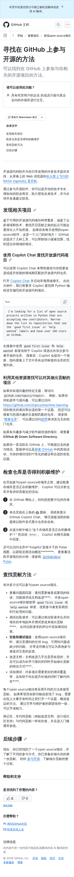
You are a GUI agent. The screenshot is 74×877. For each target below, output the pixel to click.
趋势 (44, 419)
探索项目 (33, 35)
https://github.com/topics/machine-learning (35, 405)
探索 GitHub (44, 449)
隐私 (44, 858)
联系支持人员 (15, 829)
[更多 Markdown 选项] (42, 117)
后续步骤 (12, 739)
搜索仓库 (10, 419)
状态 (52, 858)
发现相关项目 (17, 210)
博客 (20, 862)
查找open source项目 (57, 35)
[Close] (63, 6)
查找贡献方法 (17, 574)
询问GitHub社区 (17, 823)
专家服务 (8, 862)
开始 (20, 35)
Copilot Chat (20, 281)
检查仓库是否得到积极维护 (31, 472)
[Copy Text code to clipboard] (65, 302)
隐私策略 (8, 805)
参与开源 (33, 759)
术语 (35, 858)
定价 (61, 858)
